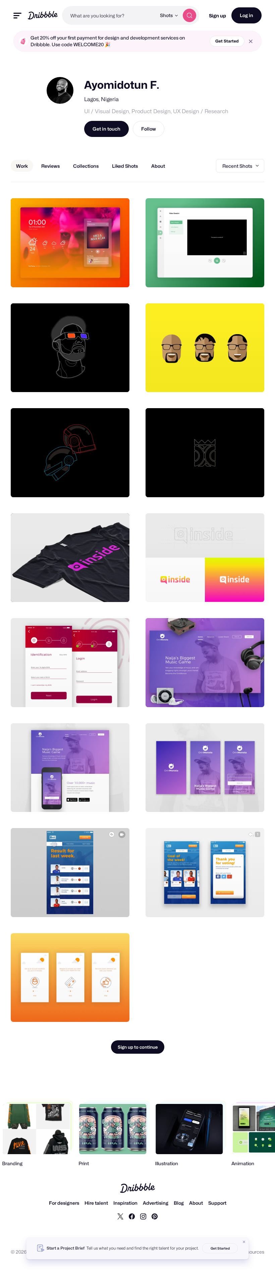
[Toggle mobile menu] (17, 15)
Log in (246, 15)
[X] (120, 1216)
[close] (250, 41)
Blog (179, 1203)
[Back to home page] (43, 15)
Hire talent (96, 1203)
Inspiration (125, 1203)
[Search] (189, 15)
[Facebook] (132, 1216)
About (196, 1203)
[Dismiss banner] (244, 1242)
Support (217, 1203)
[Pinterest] (155, 1216)
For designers (64, 1203)
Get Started (227, 41)
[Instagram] (143, 1216)
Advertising (155, 1203)
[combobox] (109, 15)
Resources (252, 1252)
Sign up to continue (138, 1047)
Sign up (217, 15)
